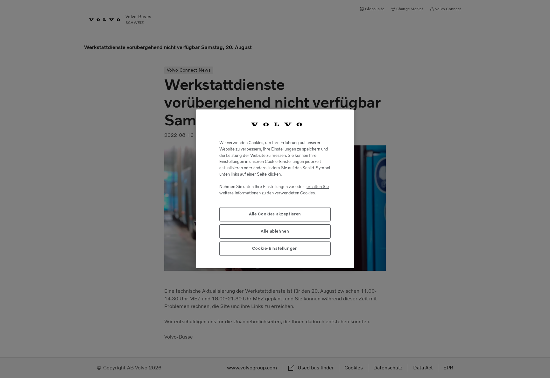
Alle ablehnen (275, 231)
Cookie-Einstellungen (275, 248)
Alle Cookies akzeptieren (275, 214)
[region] (275, 189)
